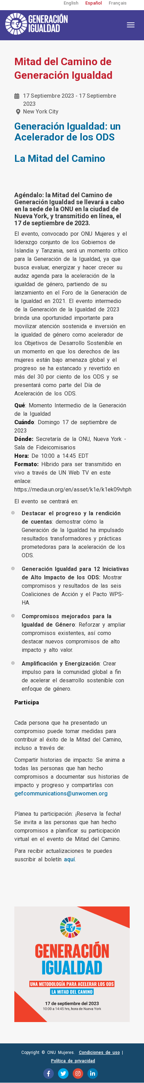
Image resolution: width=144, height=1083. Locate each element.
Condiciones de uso (99, 1052)
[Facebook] (48, 1073)
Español (93, 3)
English (71, 3)
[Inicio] (40, 24)
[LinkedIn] (92, 1073)
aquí (69, 859)
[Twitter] (63, 1073)
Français (118, 3)
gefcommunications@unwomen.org (61, 793)
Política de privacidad (73, 1060)
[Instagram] (78, 1073)
